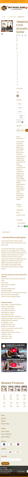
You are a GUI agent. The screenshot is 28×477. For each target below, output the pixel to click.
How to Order (5, 431)
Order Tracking (5, 437)
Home (3, 16)
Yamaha (19, 206)
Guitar (18, 212)
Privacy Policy (5, 423)
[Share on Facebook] (25, 226)
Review (3, 421)
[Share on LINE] (27, 226)
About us (3, 418)
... (7, 16)
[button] (24, 8)
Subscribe (5, 463)
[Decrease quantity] (23, 126)
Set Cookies (21, 471)
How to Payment (6, 434)
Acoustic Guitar (12, 16)
